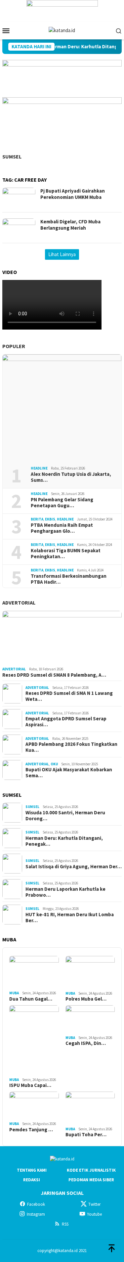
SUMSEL (11, 156)
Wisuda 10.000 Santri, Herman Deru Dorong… (65, 816)
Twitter (94, 1204)
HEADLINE (39, 468)
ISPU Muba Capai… (30, 1085)
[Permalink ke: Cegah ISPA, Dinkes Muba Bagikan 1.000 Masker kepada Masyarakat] (90, 1019)
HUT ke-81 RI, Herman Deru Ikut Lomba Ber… (69, 918)
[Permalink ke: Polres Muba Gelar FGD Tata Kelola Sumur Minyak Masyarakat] (90, 972)
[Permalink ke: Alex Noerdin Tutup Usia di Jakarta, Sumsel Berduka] (62, 407)
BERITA (37, 519)
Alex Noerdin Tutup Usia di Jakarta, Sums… (71, 477)
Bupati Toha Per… (85, 1135)
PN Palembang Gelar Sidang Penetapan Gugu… (62, 503)
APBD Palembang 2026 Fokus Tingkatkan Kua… (71, 747)
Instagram (36, 1214)
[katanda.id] (62, 30)
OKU (54, 764)
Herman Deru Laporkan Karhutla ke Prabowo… (65, 892)
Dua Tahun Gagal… (30, 999)
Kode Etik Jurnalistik (91, 1170)
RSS (65, 1224)
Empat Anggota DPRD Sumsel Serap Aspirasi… (65, 722)
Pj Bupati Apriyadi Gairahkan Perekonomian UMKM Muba (72, 194)
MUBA (14, 993)
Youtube (94, 1214)
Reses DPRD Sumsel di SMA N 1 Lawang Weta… (69, 696)
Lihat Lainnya (62, 254)
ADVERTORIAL (18, 602)
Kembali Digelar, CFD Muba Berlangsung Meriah (70, 224)
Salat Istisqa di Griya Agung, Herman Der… (73, 867)
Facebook (36, 1204)
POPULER (13, 346)
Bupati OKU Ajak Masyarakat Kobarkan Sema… (68, 773)
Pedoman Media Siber (91, 1180)
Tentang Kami (32, 1170)
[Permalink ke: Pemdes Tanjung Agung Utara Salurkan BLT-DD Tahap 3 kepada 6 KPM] (34, 1105)
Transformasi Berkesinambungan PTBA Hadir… (68, 579)
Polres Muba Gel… (85, 999)
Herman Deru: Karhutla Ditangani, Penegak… (64, 841)
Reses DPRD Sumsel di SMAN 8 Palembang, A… (54, 675)
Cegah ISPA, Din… (85, 1043)
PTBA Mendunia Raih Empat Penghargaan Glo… (62, 528)
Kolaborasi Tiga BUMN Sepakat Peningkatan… (66, 554)
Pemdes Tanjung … (31, 1130)
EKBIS (50, 519)
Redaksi (31, 1180)
